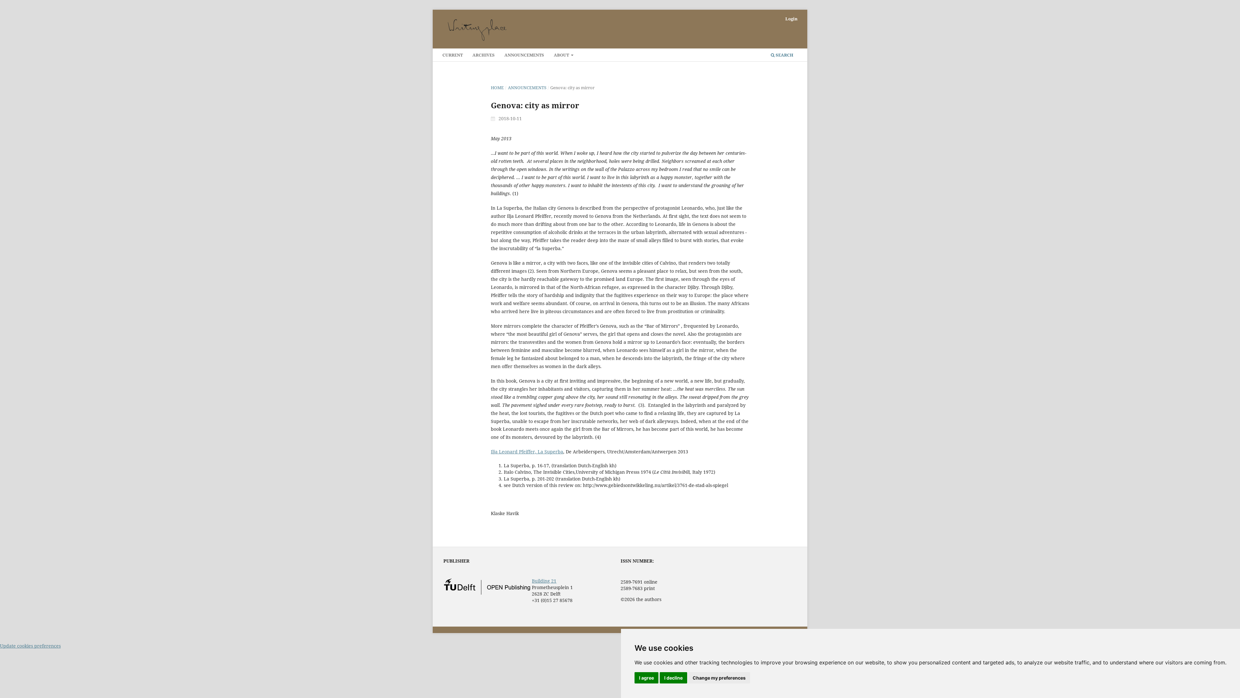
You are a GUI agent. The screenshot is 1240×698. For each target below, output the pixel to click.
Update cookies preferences (30, 646)
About (562, 55)
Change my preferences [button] (719, 678)
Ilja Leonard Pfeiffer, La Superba (527, 452)
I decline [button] (673, 678)
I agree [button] (646, 678)
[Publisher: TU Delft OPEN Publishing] (487, 593)
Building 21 (544, 581)
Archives (483, 55)
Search (784, 55)
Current (452, 55)
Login (791, 19)
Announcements (524, 55)
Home (497, 87)
